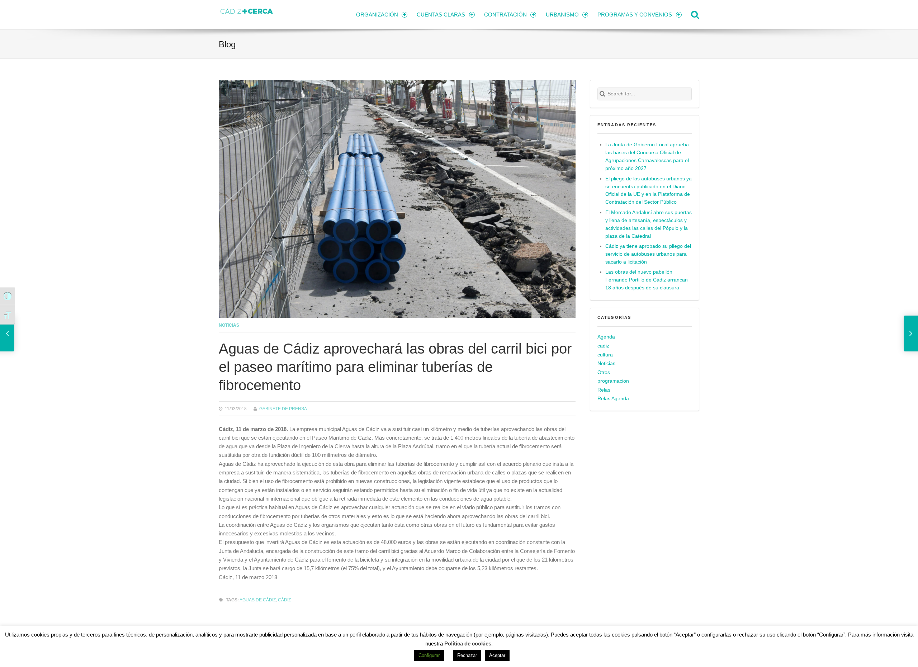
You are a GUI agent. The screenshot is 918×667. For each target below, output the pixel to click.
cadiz (603, 346)
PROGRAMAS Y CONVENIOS (634, 14)
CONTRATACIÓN (505, 14)
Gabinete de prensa (283, 408)
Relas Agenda (613, 398)
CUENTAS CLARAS (441, 14)
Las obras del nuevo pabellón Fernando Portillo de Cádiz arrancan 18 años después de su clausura (646, 279)
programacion (613, 381)
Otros (603, 372)
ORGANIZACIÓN (377, 14)
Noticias (229, 325)
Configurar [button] (429, 655)
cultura (605, 355)
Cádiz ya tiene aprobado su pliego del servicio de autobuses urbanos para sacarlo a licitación (648, 254)
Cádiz (284, 599)
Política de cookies (467, 643)
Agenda (606, 337)
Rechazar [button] (467, 655)
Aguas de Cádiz (258, 599)
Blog (227, 44)
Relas (603, 390)
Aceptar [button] (497, 655)
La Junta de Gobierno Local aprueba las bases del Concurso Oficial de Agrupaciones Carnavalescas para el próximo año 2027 (647, 156)
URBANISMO (562, 14)
